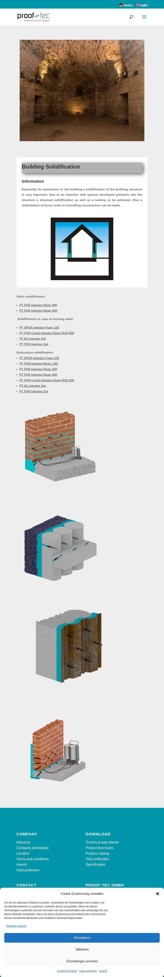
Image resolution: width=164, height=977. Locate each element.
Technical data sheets (102, 842)
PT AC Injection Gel (32, 338)
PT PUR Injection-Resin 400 (38, 310)
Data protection (88, 971)
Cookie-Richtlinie (67, 971)
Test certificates (97, 859)
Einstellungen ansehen (82, 961)
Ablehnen (82, 949)
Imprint (103, 971)
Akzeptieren (82, 937)
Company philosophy (32, 848)
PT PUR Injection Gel (33, 344)
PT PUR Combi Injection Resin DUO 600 (46, 333)
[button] (157, 894)
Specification (95, 864)
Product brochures (99, 848)
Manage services (16, 925)
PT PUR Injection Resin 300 (38, 305)
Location (22, 853)
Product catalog (97, 853)
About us (23, 842)
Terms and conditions (32, 859)
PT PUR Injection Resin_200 (38, 363)
